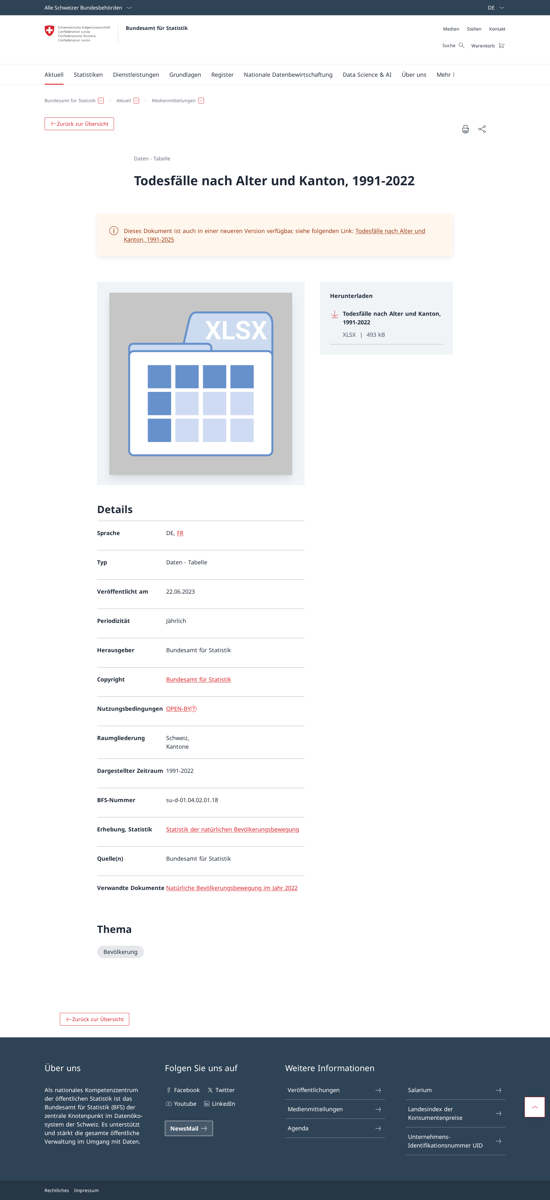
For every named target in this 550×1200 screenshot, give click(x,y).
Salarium (420, 1090)
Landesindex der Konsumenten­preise (435, 1113)
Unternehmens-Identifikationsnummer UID (445, 1141)
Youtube (185, 1103)
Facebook (187, 1090)
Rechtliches (57, 1190)
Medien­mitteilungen (315, 1109)
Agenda (298, 1128)
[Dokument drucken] (465, 129)
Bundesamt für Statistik (157, 28)
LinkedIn (223, 1103)
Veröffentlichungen (314, 1090)
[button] (54, 74)
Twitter (225, 1090)
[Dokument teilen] (482, 129)
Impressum (86, 1190)
